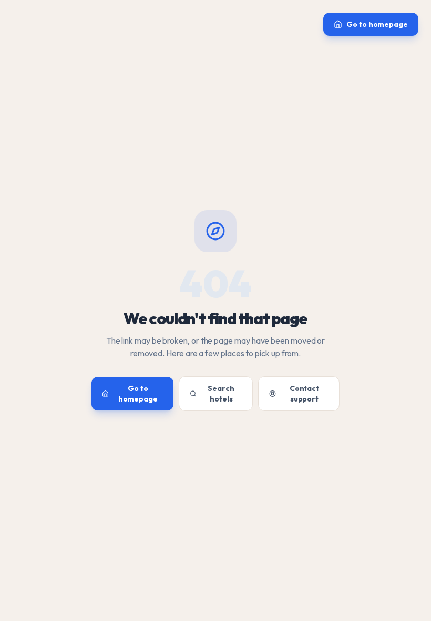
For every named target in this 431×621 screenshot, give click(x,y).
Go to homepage (377, 24)
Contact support (304, 394)
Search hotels (221, 394)
